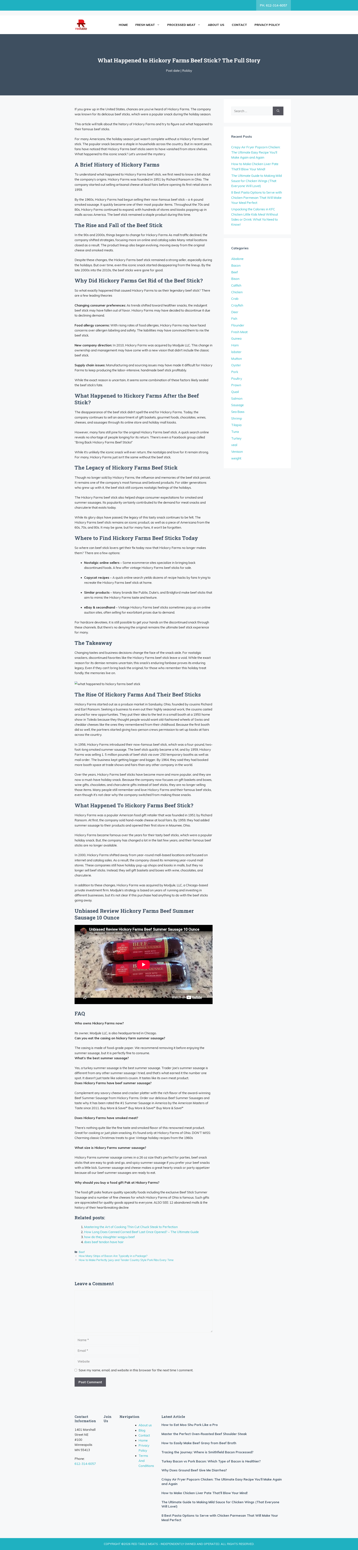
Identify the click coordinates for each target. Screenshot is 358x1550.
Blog (142, 1430)
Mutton (236, 359)
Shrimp (236, 418)
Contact (239, 25)
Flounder (237, 325)
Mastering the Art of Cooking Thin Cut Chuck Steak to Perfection (131, 1227)
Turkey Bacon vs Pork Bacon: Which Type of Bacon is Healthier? (211, 1461)
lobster (236, 352)
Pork (234, 372)
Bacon (236, 265)
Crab (234, 299)
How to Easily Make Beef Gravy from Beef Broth (198, 1443)
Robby (187, 70)
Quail (235, 392)
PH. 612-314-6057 (273, 5)
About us (216, 25)
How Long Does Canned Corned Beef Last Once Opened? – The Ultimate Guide (141, 1232)
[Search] (278, 111)
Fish (234, 318)
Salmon (236, 398)
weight (236, 458)
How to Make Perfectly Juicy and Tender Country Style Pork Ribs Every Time (126, 1260)
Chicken (237, 292)
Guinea (236, 338)
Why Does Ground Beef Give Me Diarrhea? (194, 1470)
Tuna (235, 432)
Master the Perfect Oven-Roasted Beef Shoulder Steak (204, 1434)
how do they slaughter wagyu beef (109, 1237)
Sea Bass (237, 412)
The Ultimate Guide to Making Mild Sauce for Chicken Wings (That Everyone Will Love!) (256, 181)
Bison (235, 279)
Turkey (236, 438)
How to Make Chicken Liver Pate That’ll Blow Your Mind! (204, 1493)
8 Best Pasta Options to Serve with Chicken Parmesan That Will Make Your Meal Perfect (256, 197)
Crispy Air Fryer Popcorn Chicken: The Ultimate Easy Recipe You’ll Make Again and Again (255, 152)
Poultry (236, 378)
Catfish (236, 285)
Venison (237, 452)
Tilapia (236, 425)
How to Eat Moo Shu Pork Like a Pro (189, 1425)
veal (234, 445)
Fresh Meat (145, 25)
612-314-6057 (85, 1464)
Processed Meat (181, 25)
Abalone (237, 259)
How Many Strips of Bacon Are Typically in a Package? (113, 1256)
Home (123, 25)
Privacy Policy (267, 25)
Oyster (236, 365)
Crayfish (237, 305)
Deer (234, 312)
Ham (235, 345)
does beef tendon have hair (104, 1242)
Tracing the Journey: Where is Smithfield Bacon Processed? (207, 1452)
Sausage (237, 405)
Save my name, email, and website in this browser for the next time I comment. (136, 1370)
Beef (82, 1252)
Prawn (236, 385)
